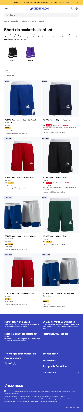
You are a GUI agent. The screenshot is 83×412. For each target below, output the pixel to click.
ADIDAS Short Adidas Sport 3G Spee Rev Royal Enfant (22, 121)
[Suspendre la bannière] (74, 2)
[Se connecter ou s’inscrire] (71, 8)
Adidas (24, 39)
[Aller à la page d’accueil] (39, 8)
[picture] (22, 98)
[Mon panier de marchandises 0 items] (76, 8)
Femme (30, 60)
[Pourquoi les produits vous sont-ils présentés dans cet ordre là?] (5, 76)
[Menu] (6, 8)
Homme (12, 60)
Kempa (16, 39)
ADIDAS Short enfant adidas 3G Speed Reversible (21, 237)
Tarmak (10, 39)
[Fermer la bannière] (77, 2)
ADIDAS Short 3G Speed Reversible (57, 120)
